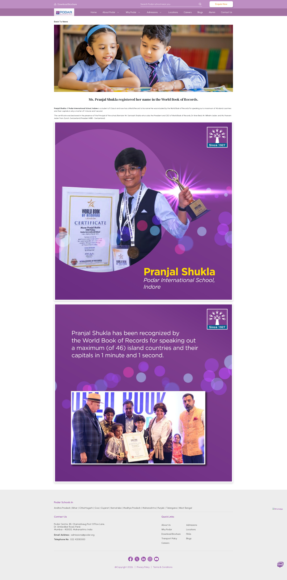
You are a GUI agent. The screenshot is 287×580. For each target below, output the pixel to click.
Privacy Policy (143, 567)
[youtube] (156, 559)
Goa (97, 508)
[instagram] (150, 559)
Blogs (200, 12)
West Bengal (185, 508)
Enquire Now (221, 4)
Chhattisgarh (86, 508)
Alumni (212, 12)
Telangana (171, 508)
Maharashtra (149, 508)
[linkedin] (143, 559)
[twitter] (137, 559)
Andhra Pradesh (62, 508)
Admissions (152, 12)
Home (94, 12)
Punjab (161, 508)
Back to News (61, 21)
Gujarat (105, 508)
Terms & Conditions (162, 567)
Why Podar (131, 12)
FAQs (188, 534)
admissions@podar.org (83, 534)
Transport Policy (169, 538)
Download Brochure (67, 4)
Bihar (74, 508)
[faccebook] (130, 559)
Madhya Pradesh (132, 508)
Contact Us (226, 12)
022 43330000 (77, 539)
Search (200, 4)
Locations (173, 12)
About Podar (109, 12)
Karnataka (116, 508)
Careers (188, 12)
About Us (166, 525)
